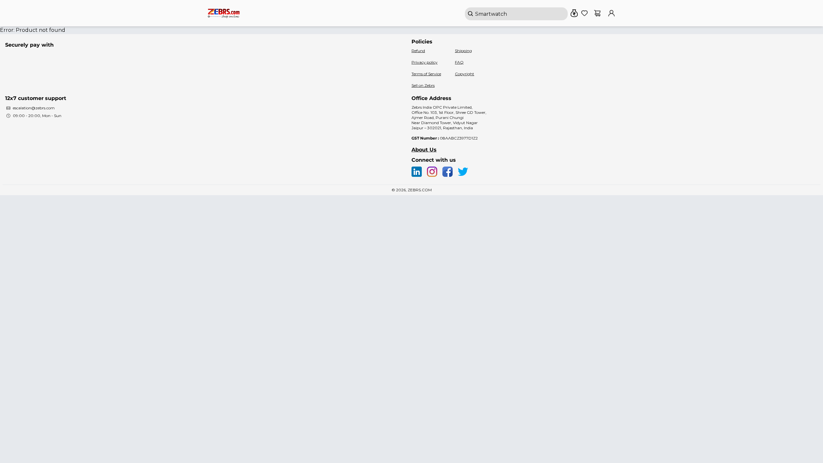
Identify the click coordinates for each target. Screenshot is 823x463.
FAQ (459, 62)
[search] (516, 13)
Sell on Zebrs (423, 85)
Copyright (464, 73)
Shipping (463, 50)
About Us (424, 150)
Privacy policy (425, 62)
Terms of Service (426, 73)
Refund (418, 50)
